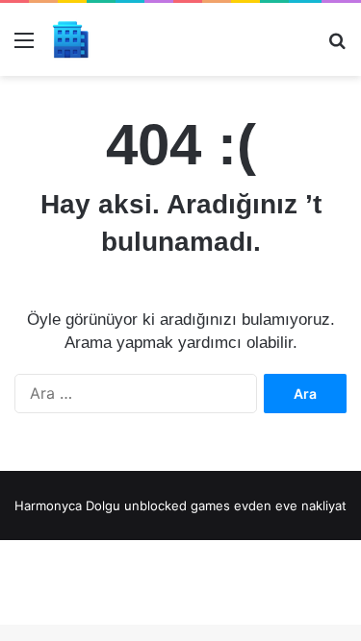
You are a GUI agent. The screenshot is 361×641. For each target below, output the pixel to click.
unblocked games (177, 505)
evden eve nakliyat (290, 505)
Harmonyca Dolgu (67, 505)
